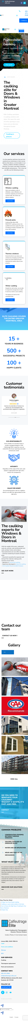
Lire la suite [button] (14, 413)
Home (7, 930)
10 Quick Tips (4, 910)
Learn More (10, 201)
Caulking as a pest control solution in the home (12, 904)
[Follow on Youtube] (24, 3)
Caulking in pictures (10, 135)
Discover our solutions (11, 887)
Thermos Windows (21, 932)
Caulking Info (13, 930)
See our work (7, 571)
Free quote (9, 65)
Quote (25, 935)
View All (14, 779)
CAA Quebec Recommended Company (12, 566)
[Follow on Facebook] (21, 3)
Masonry (13, 932)
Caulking (3, 960)
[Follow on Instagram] (6, 992)
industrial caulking (21, 564)
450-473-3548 (26, 13)
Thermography (22, 930)
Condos (7, 935)
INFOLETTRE (7, 987)
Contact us (24, 20)
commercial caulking (14, 562)
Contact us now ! (9, 636)
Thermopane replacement (8, 963)
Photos (12, 935)
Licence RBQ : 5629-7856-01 (9, 941)
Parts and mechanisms (7, 967)
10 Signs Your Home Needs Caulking (10, 902)
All (5, 652)
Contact (5, 810)
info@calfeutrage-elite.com (8, 976)
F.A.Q (16, 935)
